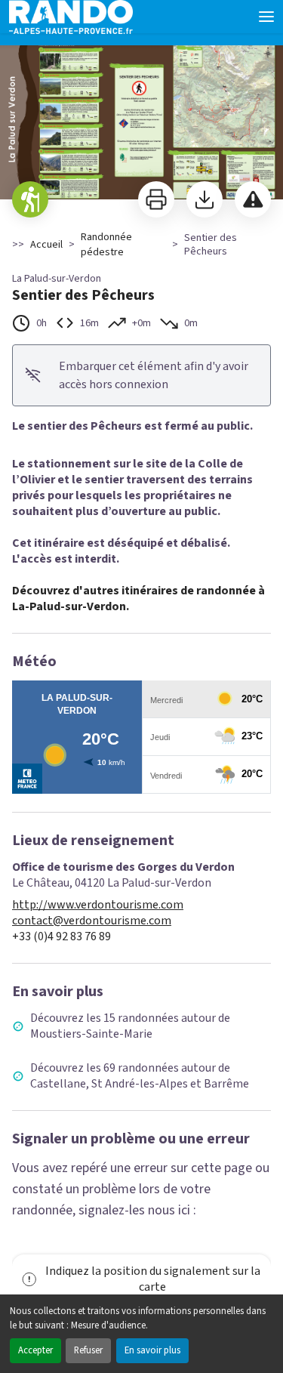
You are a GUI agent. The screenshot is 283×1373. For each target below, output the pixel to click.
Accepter (35, 1350)
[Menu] (266, 17)
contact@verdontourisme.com (91, 921)
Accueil (46, 244)
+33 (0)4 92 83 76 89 (61, 937)
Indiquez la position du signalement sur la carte (152, 1279)
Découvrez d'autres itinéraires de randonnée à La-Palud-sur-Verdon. (138, 598)
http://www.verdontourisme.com (97, 905)
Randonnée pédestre (106, 245)
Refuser (88, 1350)
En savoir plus (152, 1350)
